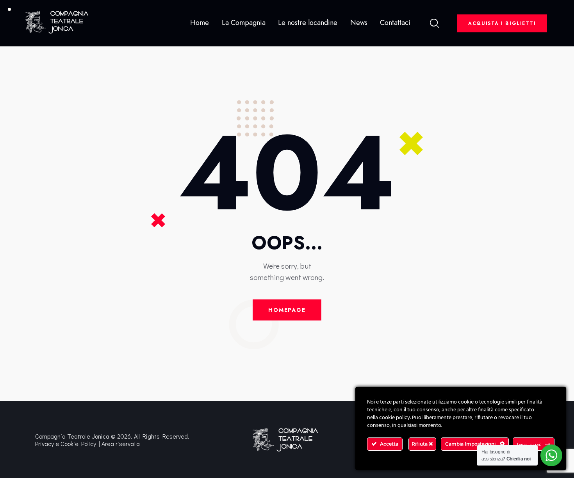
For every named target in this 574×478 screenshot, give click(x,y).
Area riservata (121, 443)
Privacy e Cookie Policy (65, 443)
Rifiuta (420, 444)
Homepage (287, 310)
